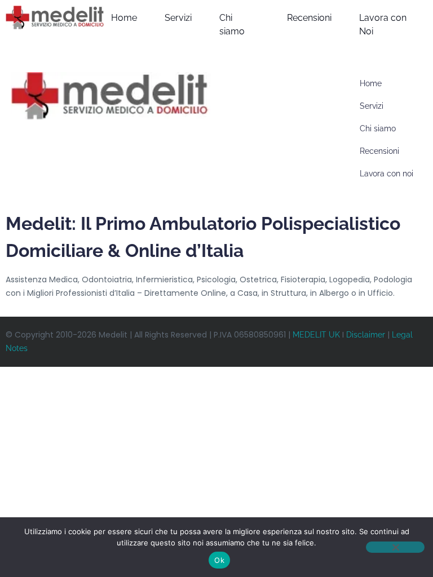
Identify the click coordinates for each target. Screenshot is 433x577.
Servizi (178, 17)
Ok (219, 560)
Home (124, 17)
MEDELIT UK (316, 334)
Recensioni (309, 17)
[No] (395, 547)
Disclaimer (365, 334)
